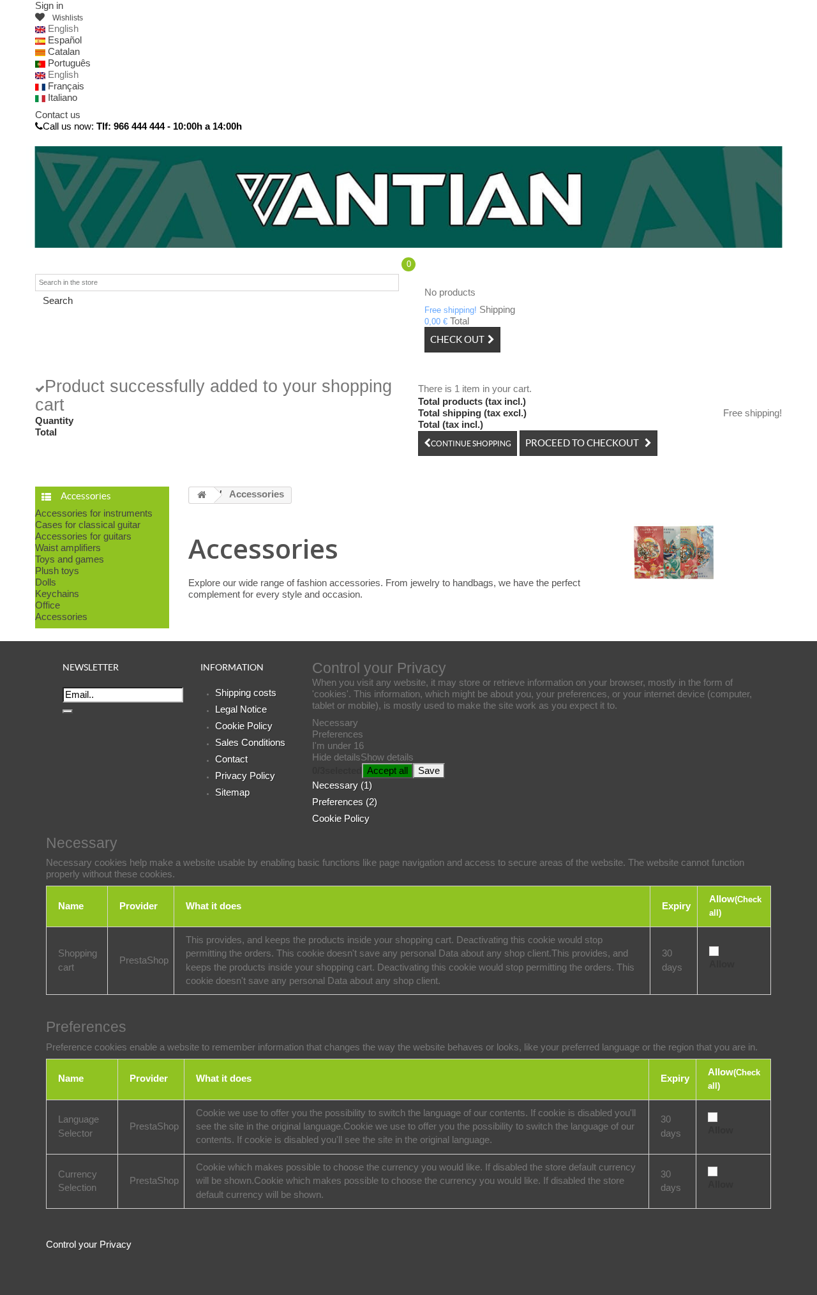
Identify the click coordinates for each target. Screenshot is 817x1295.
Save (429, 770)
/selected (337, 770)
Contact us (57, 114)
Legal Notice (241, 709)
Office (47, 605)
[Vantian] (408, 197)
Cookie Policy (244, 725)
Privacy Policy (245, 775)
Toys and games (69, 559)
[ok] (68, 711)
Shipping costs (245, 692)
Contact (231, 759)
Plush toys (57, 570)
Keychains (57, 593)
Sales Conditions (250, 742)
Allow (722, 963)
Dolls (45, 582)
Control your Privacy (88, 1244)
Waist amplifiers (68, 547)
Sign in (49, 5)
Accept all (387, 770)
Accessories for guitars (83, 536)
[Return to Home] (202, 495)
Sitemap (232, 792)
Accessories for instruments (94, 513)
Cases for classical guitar (87, 524)
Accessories (61, 616)
